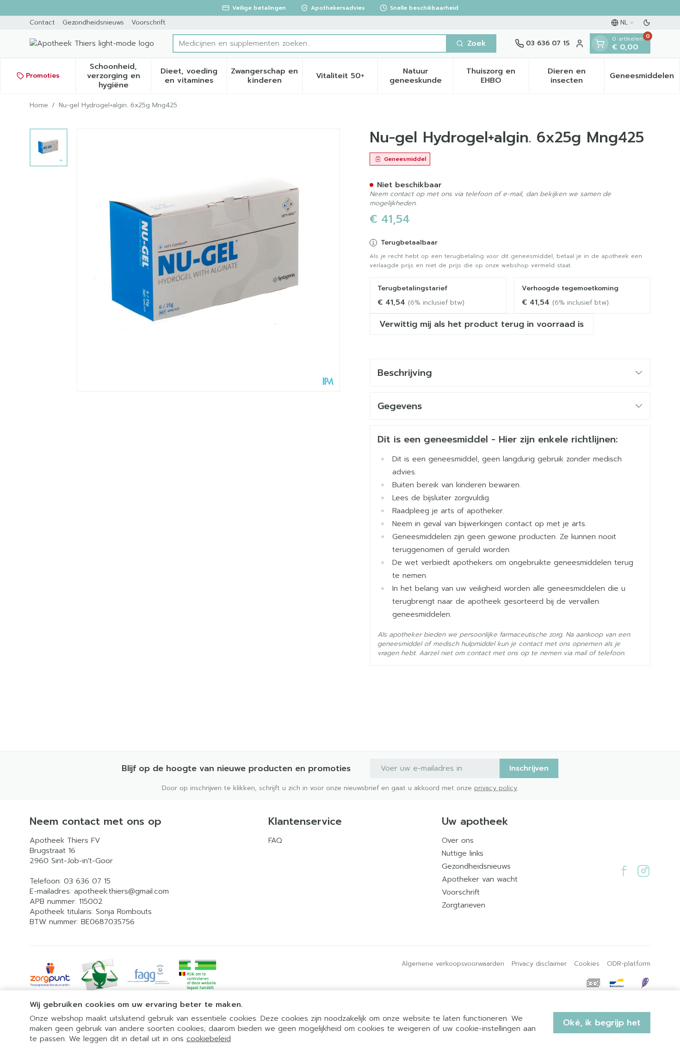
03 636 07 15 (87, 881)
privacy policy (495, 788)
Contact (42, 22)
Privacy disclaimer (539, 964)
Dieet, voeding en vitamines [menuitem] (193, 76)
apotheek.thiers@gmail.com (121, 891)
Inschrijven (529, 768)
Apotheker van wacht (480, 879)
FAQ (275, 840)
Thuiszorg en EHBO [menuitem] (497, 76)
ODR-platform (628, 964)
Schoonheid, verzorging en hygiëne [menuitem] (119, 76)
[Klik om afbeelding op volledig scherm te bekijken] (208, 260)
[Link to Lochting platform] (644, 982)
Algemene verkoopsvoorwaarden (453, 964)
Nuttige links (462, 853)
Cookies (587, 964)
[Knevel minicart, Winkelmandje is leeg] (600, 43)
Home (39, 105)
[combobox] (310, 43)
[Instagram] (643, 871)
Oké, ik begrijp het (602, 1022)
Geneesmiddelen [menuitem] (645, 78)
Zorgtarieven (463, 905)
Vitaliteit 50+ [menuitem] (346, 78)
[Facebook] (624, 871)
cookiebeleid (208, 1038)
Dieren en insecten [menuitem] (576, 76)
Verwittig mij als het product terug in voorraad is (481, 324)
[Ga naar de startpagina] (92, 43)
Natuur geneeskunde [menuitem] (421, 76)
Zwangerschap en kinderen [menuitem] (266, 76)
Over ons (458, 840)
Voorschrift (148, 22)
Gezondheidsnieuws (93, 22)
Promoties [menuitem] (43, 75)
